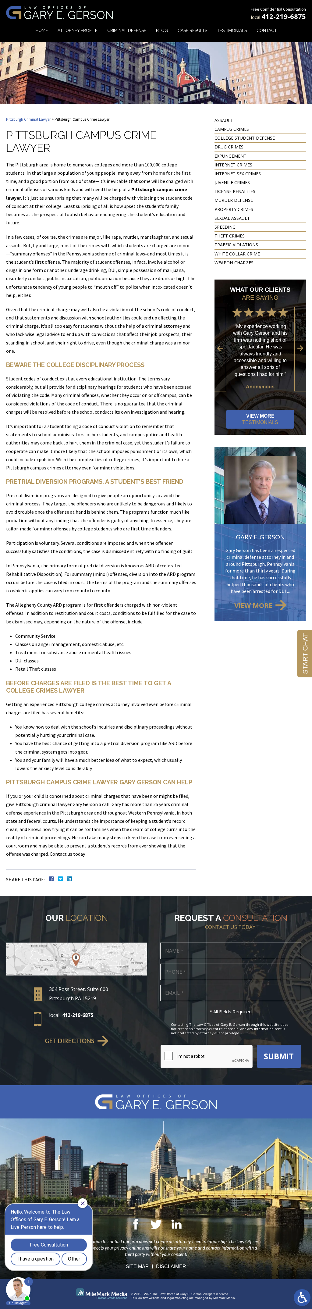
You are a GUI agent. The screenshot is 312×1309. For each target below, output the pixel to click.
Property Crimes (233, 209)
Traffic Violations (236, 245)
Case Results (192, 30)
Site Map (137, 1266)
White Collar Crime (237, 254)
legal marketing (177, 1298)
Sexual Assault (232, 218)
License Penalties (234, 191)
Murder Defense (233, 200)
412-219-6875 (283, 16)
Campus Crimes (231, 129)
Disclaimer (171, 1266)
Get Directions (69, 1040)
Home (41, 30)
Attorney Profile (78, 30)
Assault (223, 120)
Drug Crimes (228, 147)
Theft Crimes (229, 236)
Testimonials (232, 30)
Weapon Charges (234, 263)
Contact (267, 30)
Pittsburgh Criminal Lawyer (28, 119)
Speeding (225, 227)
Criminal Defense (126, 30)
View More (260, 419)
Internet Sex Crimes (237, 174)
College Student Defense (244, 138)
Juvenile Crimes (232, 182)
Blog (162, 30)
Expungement (230, 156)
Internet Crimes (233, 165)
